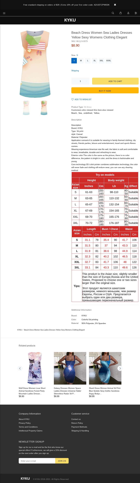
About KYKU (24, 419)
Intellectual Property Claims (30, 431)
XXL (101, 60)
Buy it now (105, 91)
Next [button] (120, 368)
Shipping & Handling (80, 431)
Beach (74, 113)
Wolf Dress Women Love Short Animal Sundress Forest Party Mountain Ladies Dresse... (32, 391)
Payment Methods (79, 427)
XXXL (108, 60)
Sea (80, 113)
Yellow (96, 113)
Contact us (76, 419)
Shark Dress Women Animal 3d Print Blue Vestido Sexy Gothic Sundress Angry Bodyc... (104, 391)
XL (95, 60)
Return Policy (77, 423)
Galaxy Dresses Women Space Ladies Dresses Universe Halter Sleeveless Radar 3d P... (67, 391)
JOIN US (62, 461)
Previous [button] (20, 368)
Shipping (75, 70)
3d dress (87, 107)
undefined (88, 113)
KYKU (19, 330)
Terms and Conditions (28, 427)
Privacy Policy (25, 423)
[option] (28, 108)
